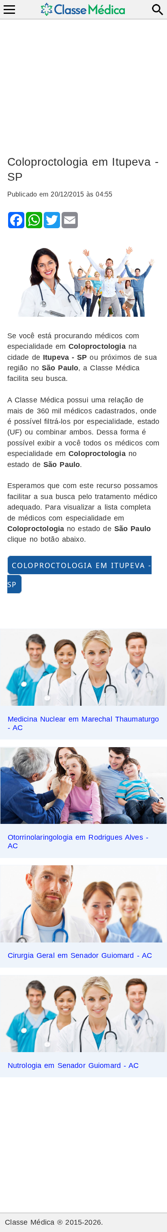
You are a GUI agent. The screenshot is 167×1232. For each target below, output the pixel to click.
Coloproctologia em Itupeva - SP (79, 574)
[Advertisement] (83, 83)
